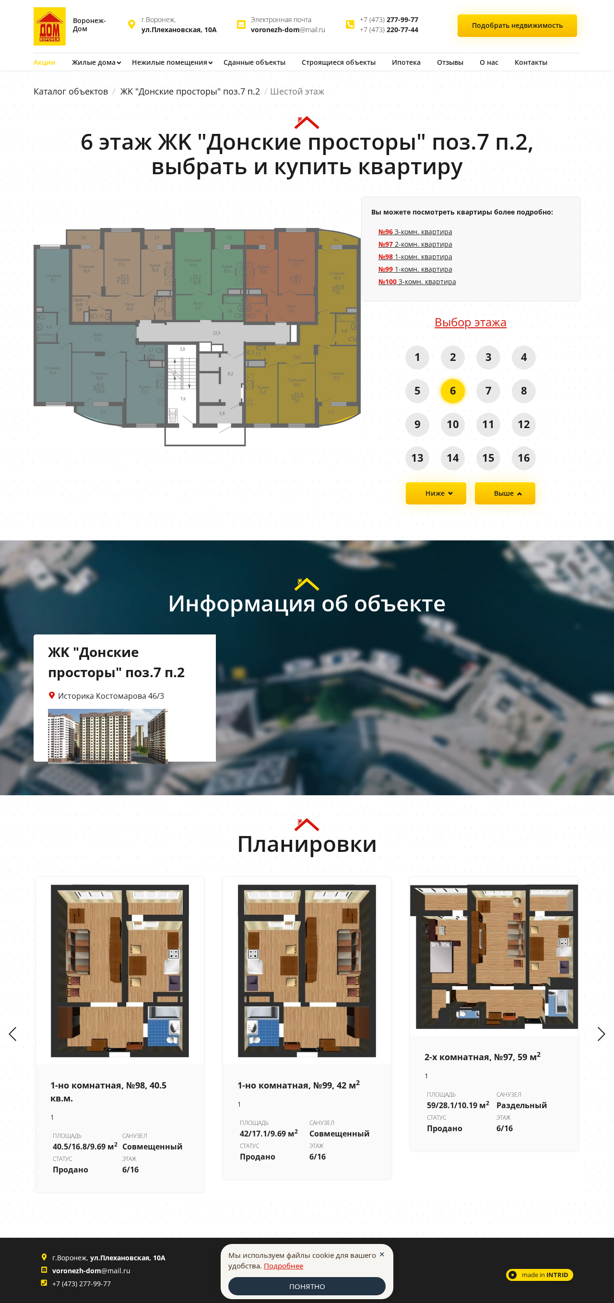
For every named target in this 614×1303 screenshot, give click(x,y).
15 (488, 457)
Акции (45, 62)
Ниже (435, 493)
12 (524, 424)
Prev (12, 1034)
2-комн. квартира (415, 244)
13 (417, 457)
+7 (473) (389, 19)
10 (453, 424)
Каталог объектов (71, 91)
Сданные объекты (254, 62)
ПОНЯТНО (307, 1286)
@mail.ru (288, 29)
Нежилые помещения (169, 62)
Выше (504, 493)
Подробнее (283, 1265)
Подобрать (517, 25)
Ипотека (406, 62)
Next (601, 1034)
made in (545, 1274)
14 (453, 457)
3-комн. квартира (415, 231)
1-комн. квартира (415, 256)
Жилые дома (94, 62)
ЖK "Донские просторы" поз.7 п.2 (190, 91)
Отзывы (450, 62)
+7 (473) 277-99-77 (81, 1283)
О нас (489, 62)
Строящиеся (339, 62)
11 (488, 424)
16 (524, 457)
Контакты (531, 62)
